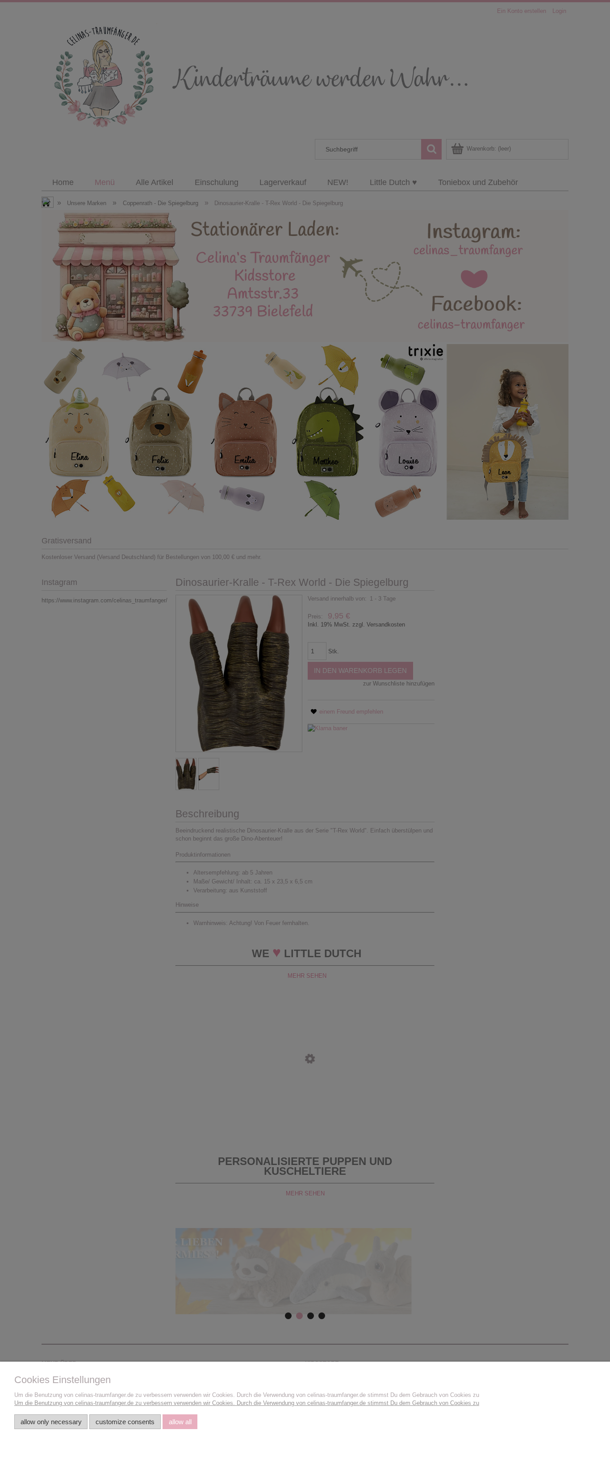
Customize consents (125, 1422)
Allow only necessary (51, 1422)
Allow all (180, 1422)
